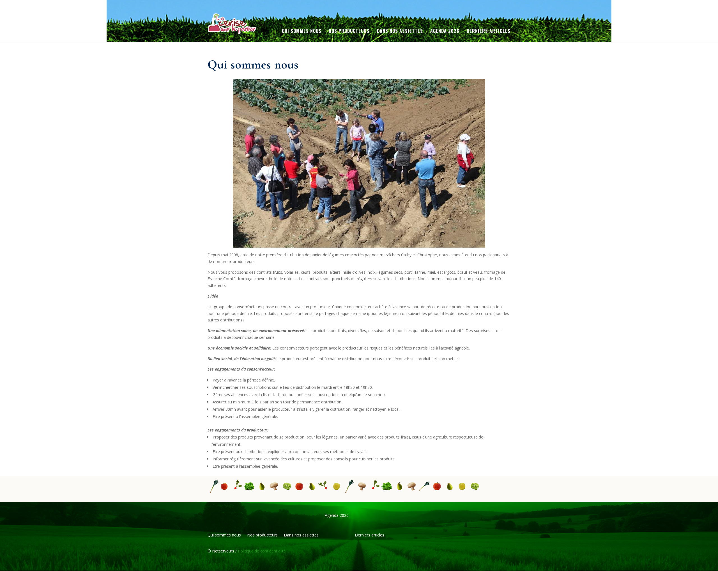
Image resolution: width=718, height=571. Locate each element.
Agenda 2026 (444, 31)
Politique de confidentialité (261, 551)
